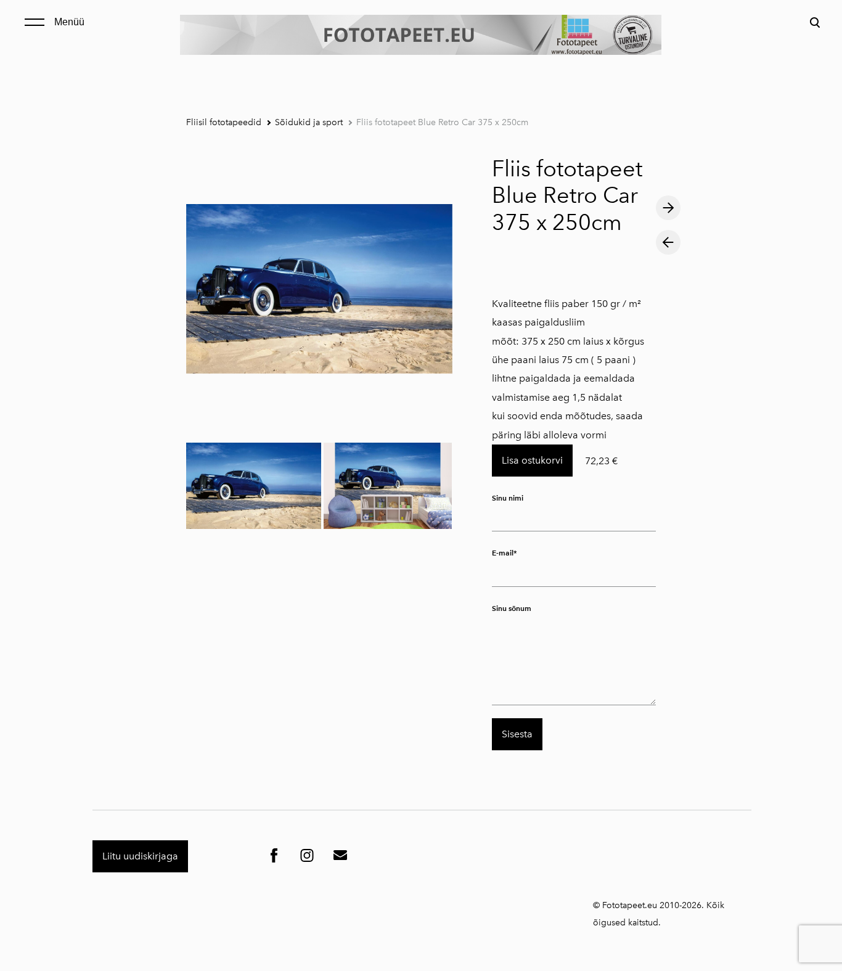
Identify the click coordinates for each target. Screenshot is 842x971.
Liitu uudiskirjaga (140, 856)
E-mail (502, 552)
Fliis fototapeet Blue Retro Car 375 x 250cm (442, 122)
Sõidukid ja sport (309, 122)
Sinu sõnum (511, 608)
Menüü (69, 22)
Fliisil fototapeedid (223, 122)
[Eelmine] (668, 242)
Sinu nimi (507, 497)
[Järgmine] (668, 207)
